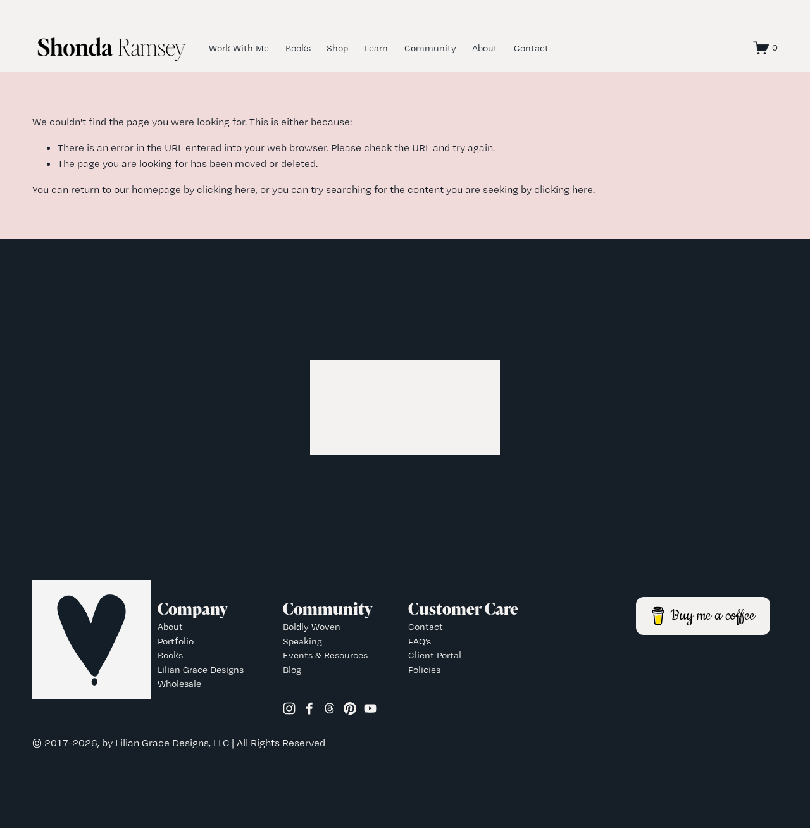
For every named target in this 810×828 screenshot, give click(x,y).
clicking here (226, 189)
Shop (337, 48)
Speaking (302, 641)
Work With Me (239, 48)
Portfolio (176, 641)
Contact (531, 48)
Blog (292, 669)
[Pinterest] (350, 708)
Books (298, 48)
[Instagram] (289, 708)
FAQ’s (419, 641)
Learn (376, 48)
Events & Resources (325, 655)
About (484, 48)
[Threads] (329, 708)
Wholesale (179, 683)
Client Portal (434, 655)
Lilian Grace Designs (201, 669)
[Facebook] (309, 708)
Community (430, 48)
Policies (424, 669)
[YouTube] (370, 708)
